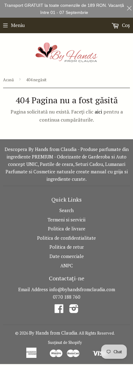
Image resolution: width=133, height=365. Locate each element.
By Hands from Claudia (53, 333)
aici (98, 111)
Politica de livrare (66, 228)
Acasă (8, 79)
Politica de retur (66, 247)
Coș (125, 25)
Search (66, 210)
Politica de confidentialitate (66, 238)
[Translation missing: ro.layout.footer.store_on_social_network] (59, 310)
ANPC (66, 265)
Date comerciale (66, 256)
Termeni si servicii (66, 219)
